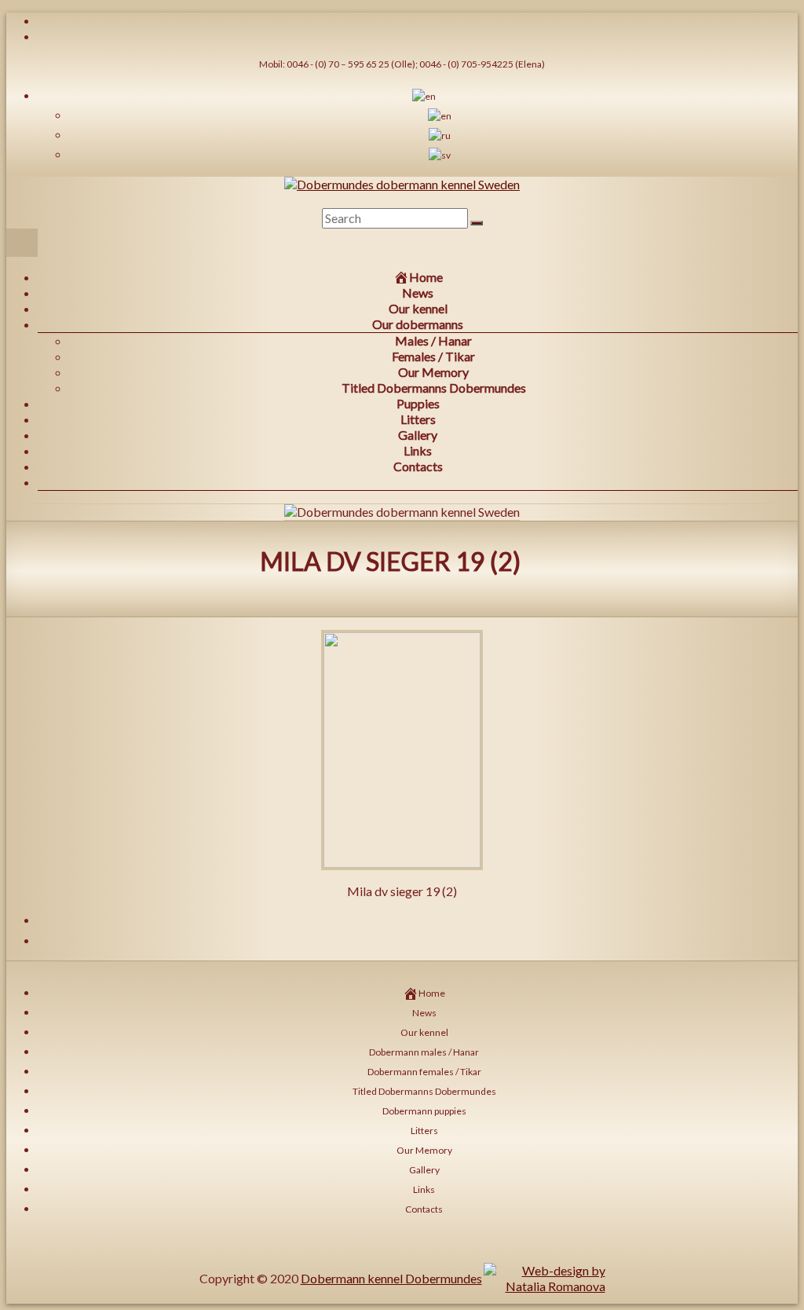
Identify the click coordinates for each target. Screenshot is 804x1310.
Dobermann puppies (424, 1111)
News (417, 292)
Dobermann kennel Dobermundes (391, 1278)
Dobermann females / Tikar (424, 1072)
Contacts (418, 466)
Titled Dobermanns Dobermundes (434, 387)
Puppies (418, 403)
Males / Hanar (433, 340)
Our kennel (418, 308)
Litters (418, 419)
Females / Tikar (433, 356)
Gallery (417, 434)
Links (418, 450)
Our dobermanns (417, 324)
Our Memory (433, 371)
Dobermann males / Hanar (424, 1052)
